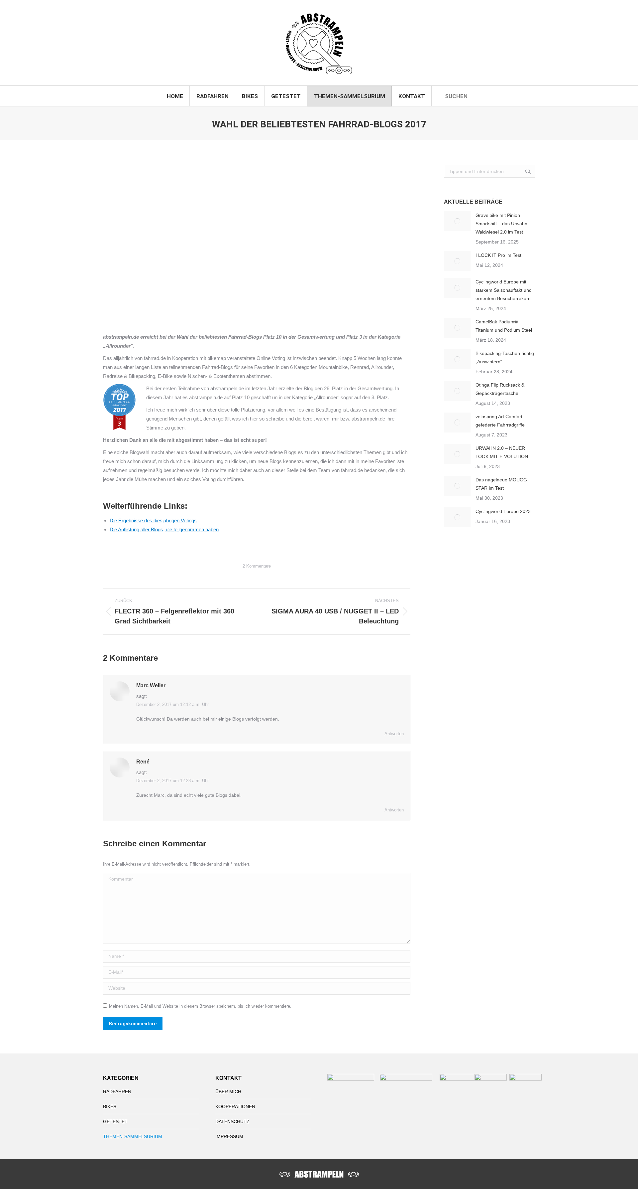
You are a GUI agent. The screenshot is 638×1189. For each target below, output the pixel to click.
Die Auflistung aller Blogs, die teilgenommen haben (164, 529)
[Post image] (457, 221)
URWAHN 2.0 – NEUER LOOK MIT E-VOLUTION (502, 452)
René (143, 761)
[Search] (474, 96)
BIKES (109, 1106)
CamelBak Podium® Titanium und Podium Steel (504, 326)
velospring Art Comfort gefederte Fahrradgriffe (500, 420)
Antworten (394, 733)
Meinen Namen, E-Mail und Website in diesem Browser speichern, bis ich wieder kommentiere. (200, 1006)
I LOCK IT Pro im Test (498, 255)
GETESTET (115, 1121)
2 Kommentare (257, 566)
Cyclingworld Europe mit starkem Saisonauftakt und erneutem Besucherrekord (504, 290)
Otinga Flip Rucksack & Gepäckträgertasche (500, 389)
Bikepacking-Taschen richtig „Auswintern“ (505, 357)
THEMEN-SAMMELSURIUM (132, 1136)
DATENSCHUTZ (232, 1121)
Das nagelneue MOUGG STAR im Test (501, 484)
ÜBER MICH (228, 1091)
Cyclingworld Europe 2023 (503, 511)
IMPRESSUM (229, 1136)
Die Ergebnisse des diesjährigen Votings (153, 520)
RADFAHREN (117, 1091)
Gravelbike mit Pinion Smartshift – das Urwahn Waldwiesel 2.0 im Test (501, 224)
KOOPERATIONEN (235, 1106)
